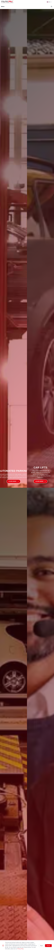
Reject (41, 945)
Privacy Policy (21, 948)
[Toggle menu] (51, 6)
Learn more (12, 481)
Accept (48, 945)
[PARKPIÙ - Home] (7, 2)
